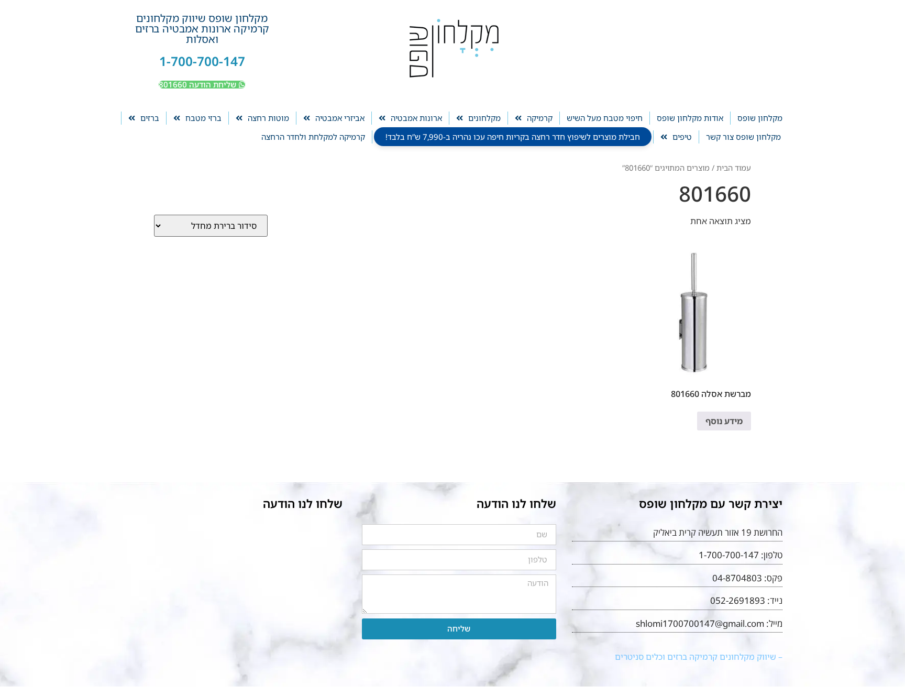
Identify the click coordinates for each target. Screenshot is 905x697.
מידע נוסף (724, 421)
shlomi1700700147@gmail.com (700, 623)
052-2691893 (737, 600)
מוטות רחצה (268, 118)
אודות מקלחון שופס (690, 118)
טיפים (682, 136)
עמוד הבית (733, 167)
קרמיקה (540, 118)
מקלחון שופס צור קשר (743, 136)
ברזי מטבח (203, 118)
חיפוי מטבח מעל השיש (605, 118)
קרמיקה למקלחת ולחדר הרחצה (313, 136)
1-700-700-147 (202, 61)
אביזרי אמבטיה (340, 118)
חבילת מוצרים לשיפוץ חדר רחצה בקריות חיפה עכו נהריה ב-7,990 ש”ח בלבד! (512, 136)
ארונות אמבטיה (416, 118)
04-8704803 (737, 578)
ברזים (149, 118)
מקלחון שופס (759, 118)
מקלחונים (484, 118)
